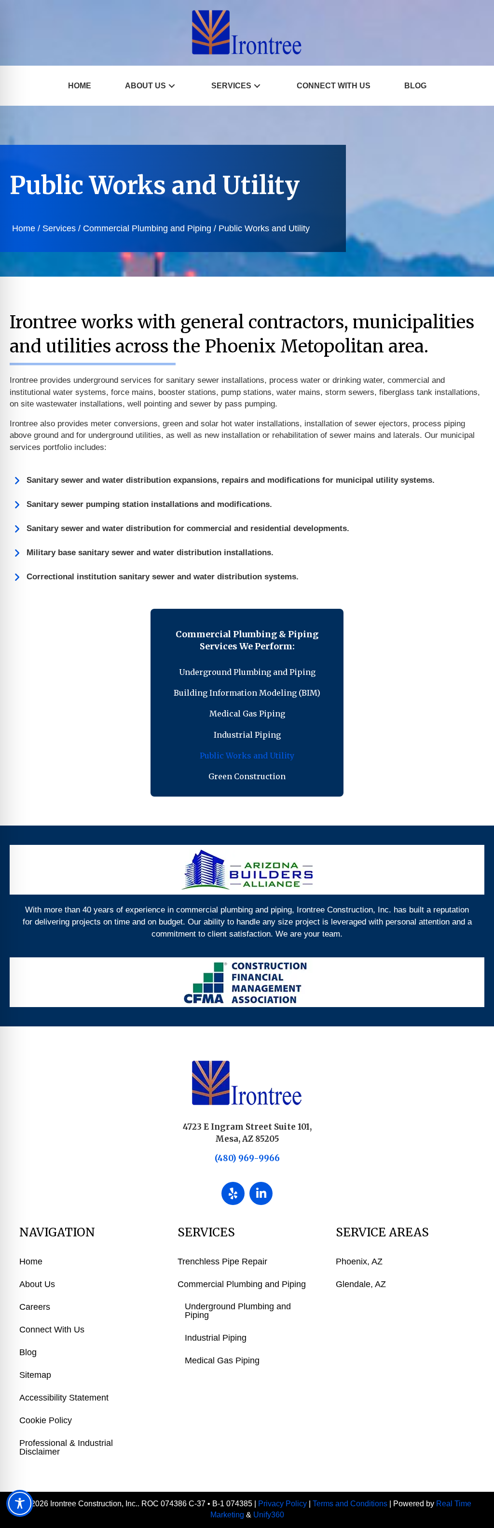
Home (23, 228)
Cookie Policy (45, 1420)
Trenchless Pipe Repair (222, 1261)
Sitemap (35, 1375)
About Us (37, 1284)
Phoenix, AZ (359, 1261)
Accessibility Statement (64, 1397)
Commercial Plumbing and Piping (147, 228)
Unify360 (268, 1515)
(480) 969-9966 (247, 1158)
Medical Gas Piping (222, 1360)
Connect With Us (51, 1329)
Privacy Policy (282, 1504)
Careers (34, 1307)
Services (59, 228)
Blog (28, 1352)
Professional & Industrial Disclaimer (66, 1447)
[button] (172, 85)
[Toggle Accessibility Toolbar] (19, 1503)
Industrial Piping (216, 1338)
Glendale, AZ (361, 1284)
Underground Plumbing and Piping (238, 1311)
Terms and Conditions (350, 1504)
